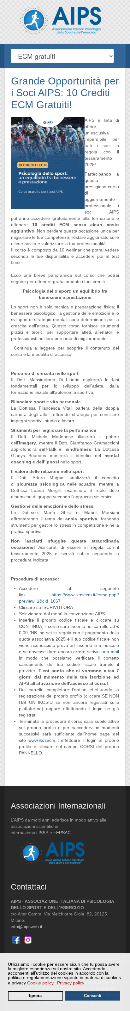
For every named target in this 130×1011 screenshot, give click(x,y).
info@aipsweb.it (26, 926)
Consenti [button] (92, 996)
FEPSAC (62, 832)
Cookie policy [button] (40, 982)
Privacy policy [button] (70, 982)
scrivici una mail (103, 651)
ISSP (43, 832)
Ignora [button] (35, 996)
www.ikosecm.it (43, 740)
